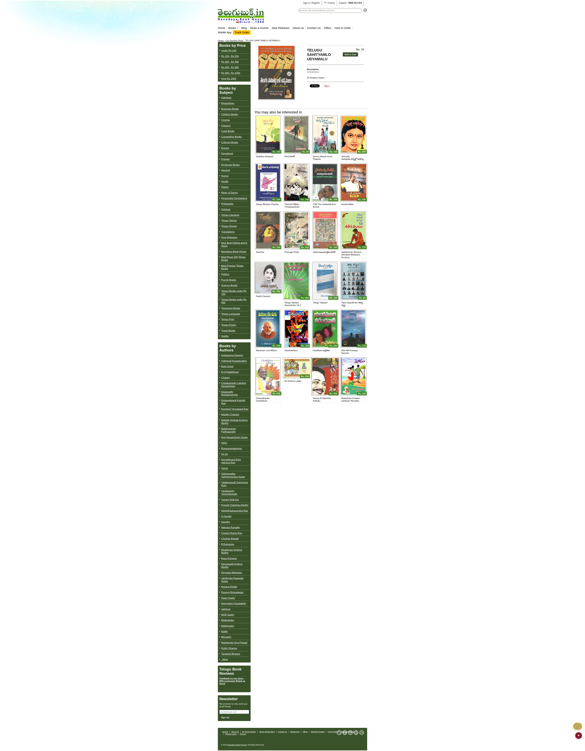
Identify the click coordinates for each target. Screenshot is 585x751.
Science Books (229, 285)
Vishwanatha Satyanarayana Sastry (233, 475)
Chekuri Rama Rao (231, 533)
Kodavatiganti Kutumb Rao (233, 402)
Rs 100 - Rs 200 (230, 56)
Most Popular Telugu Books (232, 267)
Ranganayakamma (231, 448)
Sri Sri (224, 454)
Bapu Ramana (229, 558)
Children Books (229, 114)
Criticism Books (229, 142)
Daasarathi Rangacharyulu (229, 393)
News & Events (259, 28)
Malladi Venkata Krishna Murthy (234, 422)
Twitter (339, 732)
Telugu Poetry (228, 325)
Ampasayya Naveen (232, 355)
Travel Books (228, 330)
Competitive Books (231, 137)
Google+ (356, 732)
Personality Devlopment (234, 198)
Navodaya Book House (233, 251)
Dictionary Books (230, 165)
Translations (227, 232)
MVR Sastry (227, 614)
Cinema (225, 120)
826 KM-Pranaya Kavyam (349, 351)
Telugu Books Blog (267, 732)
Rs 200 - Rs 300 (230, 62)
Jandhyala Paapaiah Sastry (232, 580)
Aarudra (225, 522)
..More (224, 659)
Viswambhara (291, 350)
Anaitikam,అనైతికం (321, 350)
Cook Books (227, 131)
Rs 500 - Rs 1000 (230, 73)
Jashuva (225, 609)
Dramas (225, 159)
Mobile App (224, 32)
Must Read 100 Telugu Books (233, 258)
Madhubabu (227, 620)
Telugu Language (230, 314)
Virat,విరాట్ (289, 156)
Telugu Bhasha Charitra (267, 204)
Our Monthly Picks (234, 40)
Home (221, 28)
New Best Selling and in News (234, 244)
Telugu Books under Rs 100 (233, 292)
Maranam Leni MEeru (266, 350)
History (225, 187)
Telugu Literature (230, 215)
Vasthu (225, 336)
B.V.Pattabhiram (230, 372)
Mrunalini (226, 637)
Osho (224, 443)
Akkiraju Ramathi (230, 527)
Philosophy (227, 204)
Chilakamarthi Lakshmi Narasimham (233, 385)
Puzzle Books (228, 280)
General (225, 170)
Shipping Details (317, 732)
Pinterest (361, 732)
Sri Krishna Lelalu (292, 381)
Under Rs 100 (228, 50)
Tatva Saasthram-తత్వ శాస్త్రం (352, 303)
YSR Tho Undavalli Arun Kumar (324, 205)
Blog (244, 28)
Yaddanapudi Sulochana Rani (234, 484)
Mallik (224, 631)
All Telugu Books (249, 732)
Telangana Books (230, 308)
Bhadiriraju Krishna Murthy (231, 551)
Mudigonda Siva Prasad (234, 642)
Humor (225, 176)
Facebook (344, 732)
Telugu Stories (229, 220)
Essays (225, 148)
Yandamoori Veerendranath (229, 492)
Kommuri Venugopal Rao (234, 409)
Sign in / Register (311, 3)
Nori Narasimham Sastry (234, 437)
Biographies (227, 103)
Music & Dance (229, 192)
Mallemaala (227, 626)
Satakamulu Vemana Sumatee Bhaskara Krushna (351, 254)
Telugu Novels (229, 226)
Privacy (243, 734)
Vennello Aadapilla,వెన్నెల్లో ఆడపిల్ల (352, 157)
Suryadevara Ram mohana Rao (231, 461)
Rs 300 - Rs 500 (230, 67)
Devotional (227, 153)
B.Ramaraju (227, 544)
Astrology (226, 97)
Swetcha (260, 252)
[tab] (313, 70)
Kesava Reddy (229, 586)
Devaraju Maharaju (231, 572)
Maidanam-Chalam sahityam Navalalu (350, 399)
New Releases (280, 28)
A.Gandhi (226, 516)
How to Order (343, 28)
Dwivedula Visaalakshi (233, 603)
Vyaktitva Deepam (264, 156)
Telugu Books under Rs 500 (233, 301)
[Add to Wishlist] (361, 54)
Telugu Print (227, 319)
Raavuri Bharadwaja (232, 592)
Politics (225, 274)
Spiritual (225, 209)
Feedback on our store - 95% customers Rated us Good (232, 681)
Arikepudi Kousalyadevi (234, 361)
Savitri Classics (263, 296)
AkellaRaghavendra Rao (234, 510)
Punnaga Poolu (291, 252)
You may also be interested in (278, 112)
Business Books (230, 109)
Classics (225, 125)
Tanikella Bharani (230, 654)
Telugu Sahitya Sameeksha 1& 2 (292, 303)
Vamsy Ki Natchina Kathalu (322, 399)
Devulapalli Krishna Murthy (232, 565)
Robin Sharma (229, 648)
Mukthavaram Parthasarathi (228, 430)
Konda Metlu (347, 204)
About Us (298, 28)
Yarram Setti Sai (230, 499)
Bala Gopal (227, 366)
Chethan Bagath (230, 538)
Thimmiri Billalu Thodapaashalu (292, 205)
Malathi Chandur (230, 414)
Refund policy (231, 734)
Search (225, 732)
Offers (327, 28)
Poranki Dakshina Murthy (234, 505)
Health (224, 181)
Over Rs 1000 (228, 78)
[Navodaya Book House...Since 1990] (241, 21)
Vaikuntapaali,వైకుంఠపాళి (324, 252)
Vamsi (224, 468)
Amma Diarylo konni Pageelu (322, 157)
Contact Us (314, 28)
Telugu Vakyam (320, 302)
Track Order (242, 32)
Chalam (225, 377)
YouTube (350, 732)
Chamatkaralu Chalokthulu (262, 399)
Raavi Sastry (228, 598)
